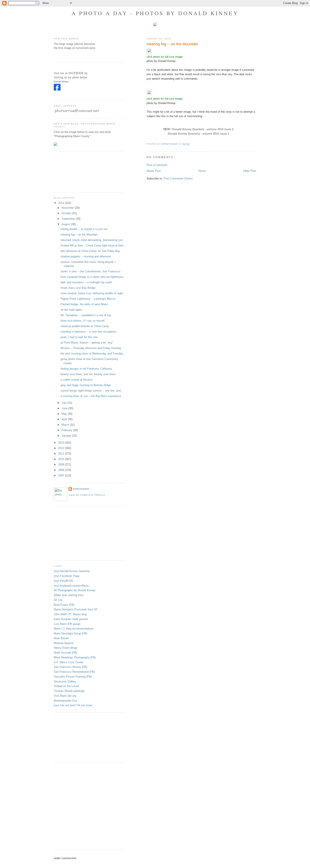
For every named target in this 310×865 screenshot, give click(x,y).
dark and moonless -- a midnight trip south (86, 282)
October (67, 213)
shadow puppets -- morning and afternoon (86, 256)
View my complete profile (87, 495)
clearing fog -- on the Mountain (79, 234)
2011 (61, 453)
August (66, 224)
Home (202, 170)
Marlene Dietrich (64, 643)
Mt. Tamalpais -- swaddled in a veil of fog (86, 315)
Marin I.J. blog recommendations (74, 628)
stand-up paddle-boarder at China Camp (85, 326)
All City (58, 600)
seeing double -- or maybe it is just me (84, 229)
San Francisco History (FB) (70, 666)
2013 (61, 442)
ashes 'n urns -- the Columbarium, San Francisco (90, 271)
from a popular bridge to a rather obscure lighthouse (92, 276)
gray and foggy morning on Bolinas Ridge (86, 385)
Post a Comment (157, 165)
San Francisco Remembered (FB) (74, 671)
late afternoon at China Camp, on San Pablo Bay (90, 251)
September (69, 218)
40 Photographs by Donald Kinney (74, 590)
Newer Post (154, 170)
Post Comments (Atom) (178, 178)
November (68, 207)
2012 (61, 448)
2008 (61, 470)
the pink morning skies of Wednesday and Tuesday (92, 353)
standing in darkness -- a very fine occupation (88, 331)
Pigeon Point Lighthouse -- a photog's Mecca (88, 298)
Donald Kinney (61, 81)
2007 (61, 475)
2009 (61, 464)
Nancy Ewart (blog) (65, 647)
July (64, 402)
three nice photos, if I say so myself (83, 320)
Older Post (249, 170)
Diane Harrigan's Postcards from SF (76, 609)
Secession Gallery (65, 681)
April (65, 419)
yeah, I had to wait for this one (79, 337)
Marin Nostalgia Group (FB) (70, 633)
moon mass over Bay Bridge (78, 287)
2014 (61, 203)
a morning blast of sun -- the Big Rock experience (91, 396)
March (66, 424)
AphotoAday (81, 489)
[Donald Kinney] (57, 89)
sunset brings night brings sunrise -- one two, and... (92, 390)
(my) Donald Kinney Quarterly (72, 571)
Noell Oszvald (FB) (65, 652)
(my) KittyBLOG (63, 580)
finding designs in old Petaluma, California (86, 368)
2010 (61, 459)
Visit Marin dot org (65, 695)
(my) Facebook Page (66, 576)
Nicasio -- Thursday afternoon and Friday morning (91, 348)
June (65, 408)
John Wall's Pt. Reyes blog (70, 614)
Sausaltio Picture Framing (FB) (73, 676)
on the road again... (72, 309)
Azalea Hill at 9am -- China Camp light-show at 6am (92, 245)
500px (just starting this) (68, 595)
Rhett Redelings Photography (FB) (75, 657)
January (67, 435)
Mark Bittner (61, 638)
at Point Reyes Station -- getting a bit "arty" (87, 342)
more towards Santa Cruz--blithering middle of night (92, 293)
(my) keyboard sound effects (71, 585)
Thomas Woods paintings (69, 691)
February (67, 430)
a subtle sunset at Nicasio (76, 379)
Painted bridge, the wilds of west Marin (84, 304)
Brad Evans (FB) (64, 604)
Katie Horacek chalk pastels (71, 619)
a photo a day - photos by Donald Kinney (155, 13)
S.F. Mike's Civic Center (68, 662)
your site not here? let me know (73, 705)
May (65, 413)
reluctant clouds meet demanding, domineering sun (92, 240)
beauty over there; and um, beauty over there (88, 374)
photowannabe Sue (65, 700)
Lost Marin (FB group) (67, 624)
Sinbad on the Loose (66, 686)
